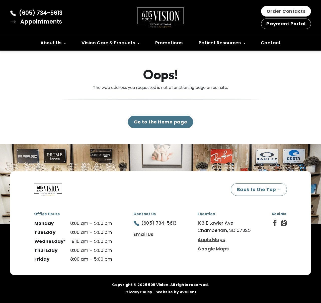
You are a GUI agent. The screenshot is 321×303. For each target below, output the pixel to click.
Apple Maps (211, 239)
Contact (271, 43)
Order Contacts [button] (286, 11)
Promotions (169, 43)
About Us (51, 43)
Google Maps (213, 249)
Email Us (143, 234)
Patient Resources (220, 43)
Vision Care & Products (109, 43)
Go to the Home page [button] (160, 122)
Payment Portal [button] (286, 24)
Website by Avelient (176, 291)
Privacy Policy (138, 291)
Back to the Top (256, 189)
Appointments (40, 22)
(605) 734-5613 (40, 13)
